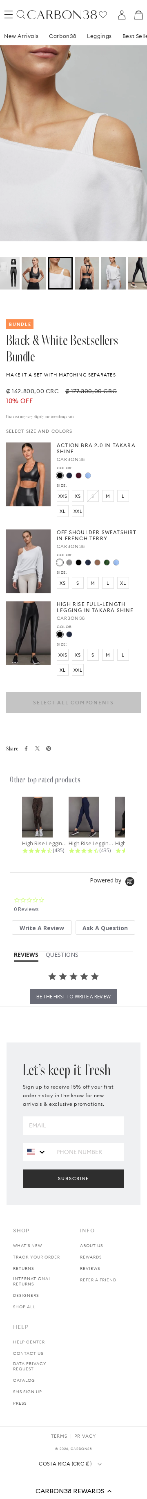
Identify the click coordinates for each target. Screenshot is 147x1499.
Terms (59, 1436)
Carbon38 (62, 36)
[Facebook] (26, 748)
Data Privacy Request (30, 1366)
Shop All (24, 1307)
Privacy (85, 1436)
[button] (73, 1491)
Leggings (99, 36)
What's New (27, 1245)
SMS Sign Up (27, 1391)
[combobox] (36, 1151)
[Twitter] (37, 748)
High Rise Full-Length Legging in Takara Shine (95, 607)
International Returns (32, 1281)
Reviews (90, 1268)
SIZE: (62, 485)
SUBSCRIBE (73, 1178)
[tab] (42, 927)
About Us (91, 1245)
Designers (26, 1295)
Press (20, 1403)
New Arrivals (21, 36)
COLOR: (65, 468)
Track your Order (36, 1257)
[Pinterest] (48, 748)
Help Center (29, 1342)
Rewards (91, 1257)
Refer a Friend (98, 1280)
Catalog (24, 1380)
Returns (23, 1268)
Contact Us (28, 1353)
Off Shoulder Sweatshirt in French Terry (97, 535)
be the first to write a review (73, 996)
